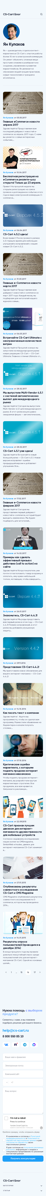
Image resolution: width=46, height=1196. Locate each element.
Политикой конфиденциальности (23, 1137)
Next (40, 972)
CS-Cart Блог (11, 14)
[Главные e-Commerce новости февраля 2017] (23, 484)
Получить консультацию (23, 1158)
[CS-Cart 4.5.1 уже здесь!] (23, 432)
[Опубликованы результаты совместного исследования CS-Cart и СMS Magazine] (23, 868)
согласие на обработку (16, 1142)
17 (35, 972)
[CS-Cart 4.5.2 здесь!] (23, 215)
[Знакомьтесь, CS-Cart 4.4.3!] (23, 597)
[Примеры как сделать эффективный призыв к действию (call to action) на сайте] (23, 538)
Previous (6, 972)
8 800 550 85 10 (13, 1036)
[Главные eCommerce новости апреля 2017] (23, 103)
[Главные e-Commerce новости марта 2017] (23, 264)
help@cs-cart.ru (16, 1030)
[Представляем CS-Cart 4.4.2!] (23, 648)
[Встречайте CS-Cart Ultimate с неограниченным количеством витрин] (23, 319)
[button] (39, 14)
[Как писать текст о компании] (23, 694)
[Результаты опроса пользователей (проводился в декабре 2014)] (23, 923)
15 (21, 972)
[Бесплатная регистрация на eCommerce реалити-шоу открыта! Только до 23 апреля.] (23, 157)
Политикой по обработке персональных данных (22, 1139)
